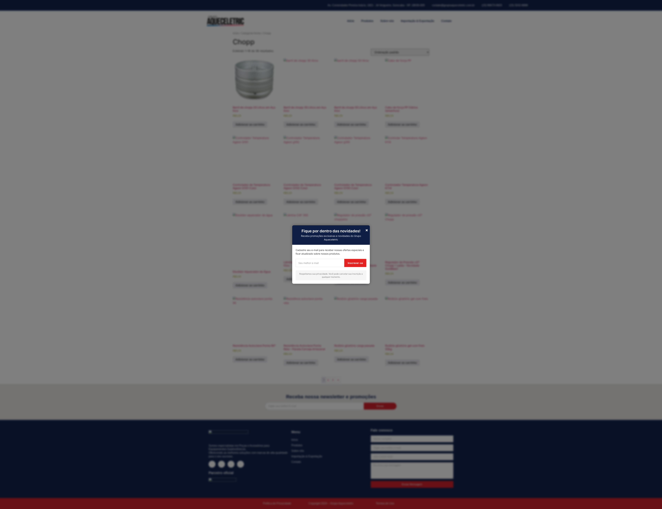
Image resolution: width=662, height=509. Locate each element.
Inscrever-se (355, 262)
